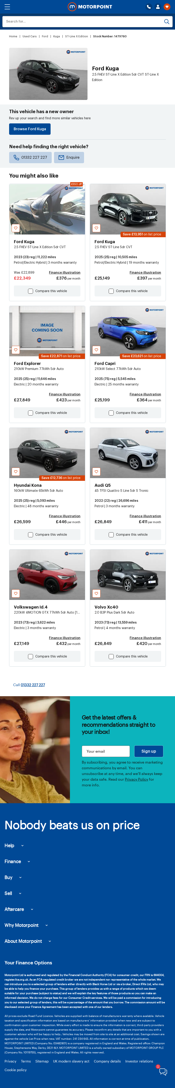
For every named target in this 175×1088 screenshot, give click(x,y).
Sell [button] (8, 893)
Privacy (10, 1061)
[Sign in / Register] (157, 6)
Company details (107, 1061)
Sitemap (42, 1061)
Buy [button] (8, 877)
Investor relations (139, 1061)
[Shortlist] (167, 6)
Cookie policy (16, 1070)
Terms (26, 1061)
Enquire (73, 157)
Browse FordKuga (30, 129)
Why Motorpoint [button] (22, 925)
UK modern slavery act (71, 1061)
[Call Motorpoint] (148, 6)
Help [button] (9, 845)
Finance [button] (13, 861)
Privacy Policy (136, 779)
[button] (7, 6)
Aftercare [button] (14, 909)
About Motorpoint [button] (23, 941)
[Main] (90, 6)
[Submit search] (167, 21)
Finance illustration (64, 272)
